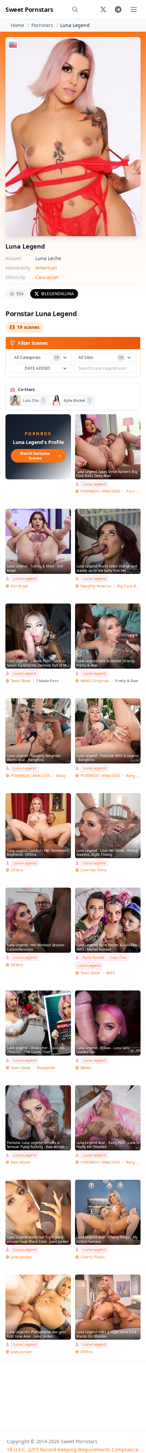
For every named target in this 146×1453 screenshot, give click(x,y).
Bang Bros (63, 775)
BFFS (110, 972)
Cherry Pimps (92, 1256)
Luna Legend (94, 483)
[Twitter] (103, 9)
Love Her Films (93, 869)
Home (17, 25)
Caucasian (47, 277)
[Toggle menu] (134, 9)
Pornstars (42, 25)
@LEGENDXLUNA (57, 294)
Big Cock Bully (129, 585)
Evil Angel (19, 585)
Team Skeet (21, 680)
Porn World (133, 491)
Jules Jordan (21, 1256)
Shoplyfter (46, 1067)
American (46, 267)
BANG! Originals (94, 680)
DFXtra (17, 869)
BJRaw (85, 1067)
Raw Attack (20, 1162)
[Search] (75, 9)
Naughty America (95, 585)
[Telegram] (118, 9)
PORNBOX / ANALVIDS (100, 491)
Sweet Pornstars (29, 9)
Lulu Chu (118, 957)
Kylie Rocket (93, 957)
